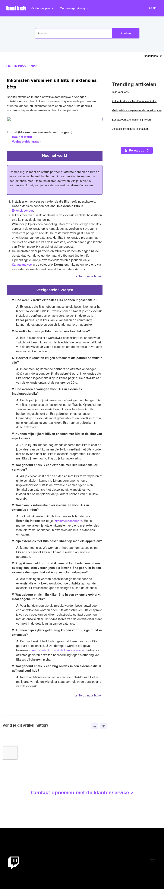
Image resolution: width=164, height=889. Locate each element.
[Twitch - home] (13, 863)
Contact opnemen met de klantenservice (80, 792)
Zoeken (126, 33)
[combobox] (87, 33)
